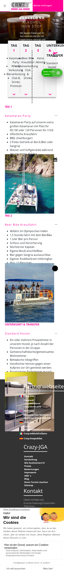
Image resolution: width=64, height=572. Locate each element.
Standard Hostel (17, 333)
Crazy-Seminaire (32, 406)
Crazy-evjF (29, 400)
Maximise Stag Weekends (37, 417)
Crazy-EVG (29, 396)
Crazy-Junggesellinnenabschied (37, 428)
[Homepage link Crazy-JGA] (21, 6)
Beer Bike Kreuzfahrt (21, 224)
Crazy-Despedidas (33, 438)
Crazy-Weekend (32, 403)
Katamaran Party (18, 116)
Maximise (29, 410)
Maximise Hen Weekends (37, 414)
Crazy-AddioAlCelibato (35, 433)
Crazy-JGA (29, 422)
